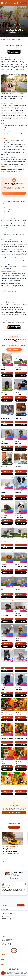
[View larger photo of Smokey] (26, 626)
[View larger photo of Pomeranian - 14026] (12, 429)
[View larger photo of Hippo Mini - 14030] (12, 379)
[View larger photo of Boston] (12, 601)
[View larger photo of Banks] (26, 601)
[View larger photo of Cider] (26, 478)
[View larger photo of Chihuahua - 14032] (26, 355)
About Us (3, 956)
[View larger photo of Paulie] (26, 576)
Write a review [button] (15, 878)
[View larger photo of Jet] (12, 502)
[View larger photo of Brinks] (12, 749)
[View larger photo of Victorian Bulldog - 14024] (12, 453)
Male (4, 367)
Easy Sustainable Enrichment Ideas (10, 850)
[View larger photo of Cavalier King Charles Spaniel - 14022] (26, 453)
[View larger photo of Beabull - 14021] (12, 478)
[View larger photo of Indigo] (12, 626)
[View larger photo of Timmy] (26, 699)
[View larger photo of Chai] (26, 675)
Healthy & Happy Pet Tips (14, 27)
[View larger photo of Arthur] (26, 552)
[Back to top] (26, 905)
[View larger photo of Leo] (12, 699)
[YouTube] (8, 944)
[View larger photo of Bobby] (26, 527)
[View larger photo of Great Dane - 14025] (26, 429)
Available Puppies (5, 951)
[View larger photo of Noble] (26, 502)
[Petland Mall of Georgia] (6, 3)
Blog (6, 24)
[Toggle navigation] (2, 3)
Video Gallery (4, 962)
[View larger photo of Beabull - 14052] (12, 355)
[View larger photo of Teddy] (12, 527)
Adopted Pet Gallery (4, 958)
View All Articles (14, 827)
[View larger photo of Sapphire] (12, 650)
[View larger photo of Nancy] (12, 552)
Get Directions (6, 922)
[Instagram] (5, 944)
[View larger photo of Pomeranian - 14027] (26, 404)
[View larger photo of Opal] (26, 650)
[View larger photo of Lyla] (12, 724)
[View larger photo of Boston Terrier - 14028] (12, 404)
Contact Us (3, 961)
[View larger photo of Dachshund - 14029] (26, 379)
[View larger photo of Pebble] (12, 576)
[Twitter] (3, 944)
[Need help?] (3, 973)
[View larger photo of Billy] (26, 749)
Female (18, 367)
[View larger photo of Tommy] (12, 773)
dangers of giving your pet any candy (10, 166)
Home (3, 24)
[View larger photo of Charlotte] (26, 773)
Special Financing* (3, 953)
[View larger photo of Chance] (12, 675)
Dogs (9, 24)
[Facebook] (11, 944)
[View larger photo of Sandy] (26, 724)
